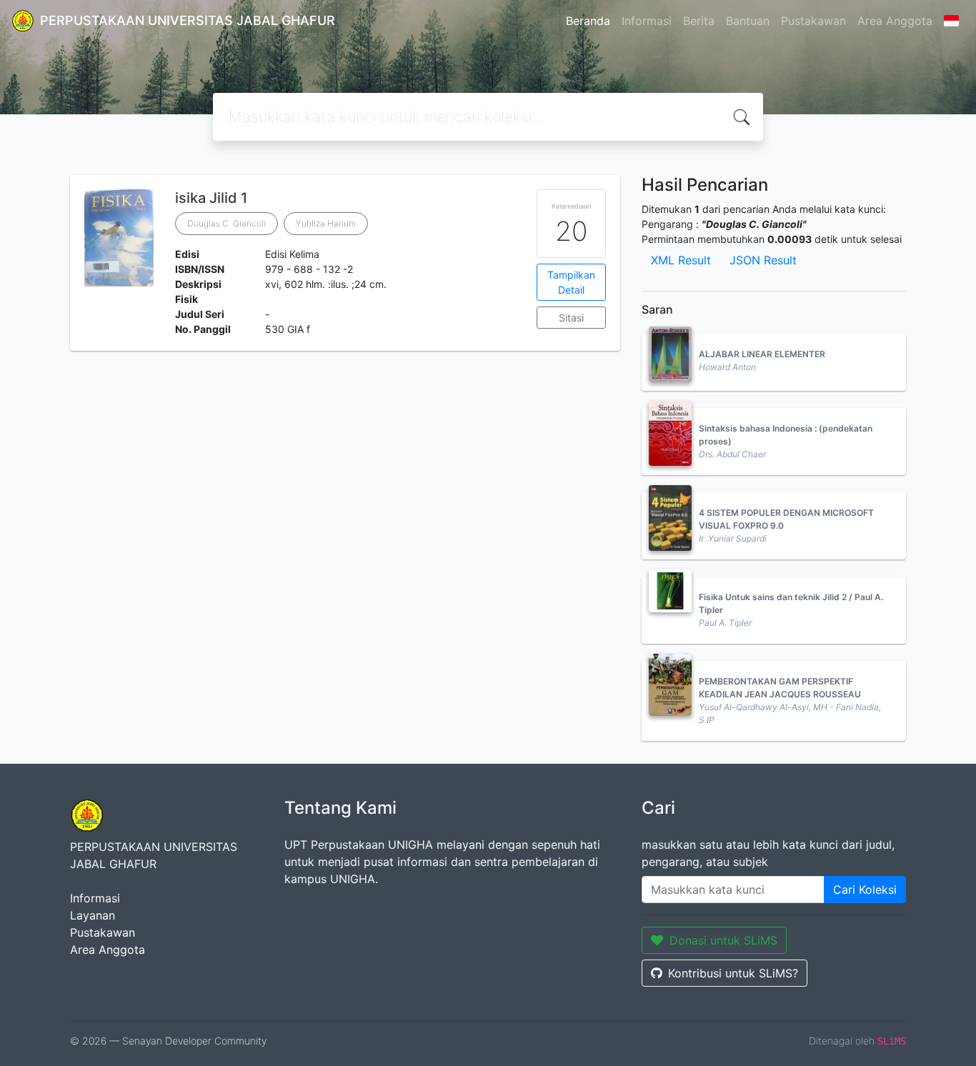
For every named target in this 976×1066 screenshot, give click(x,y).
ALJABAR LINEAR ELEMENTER (762, 354)
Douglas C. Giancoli (226, 223)
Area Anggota (894, 21)
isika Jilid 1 (211, 197)
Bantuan (748, 21)
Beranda (588, 21)
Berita (698, 21)
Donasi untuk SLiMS (723, 940)
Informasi (647, 21)
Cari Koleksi (865, 889)
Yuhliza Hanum (326, 223)
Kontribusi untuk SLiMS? (733, 973)
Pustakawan (813, 21)
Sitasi (571, 318)
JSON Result (763, 260)
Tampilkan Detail (571, 282)
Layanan (92, 915)
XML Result (681, 260)
